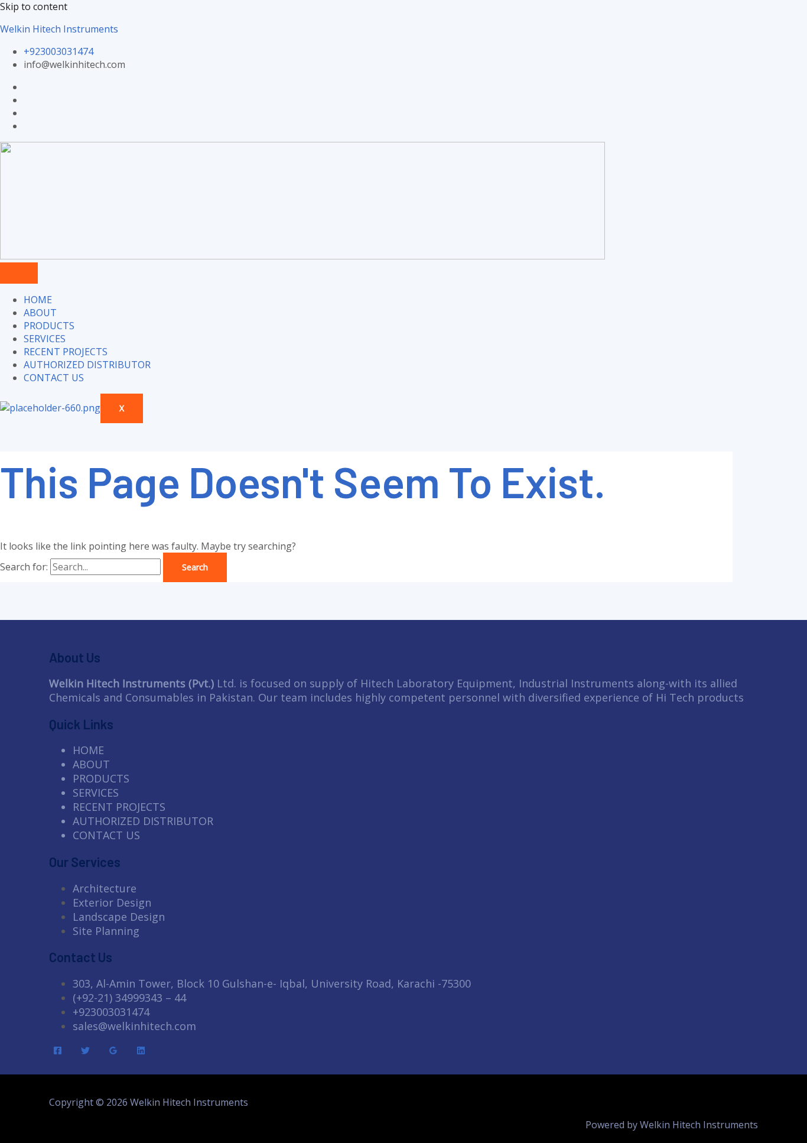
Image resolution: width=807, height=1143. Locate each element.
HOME (38, 299)
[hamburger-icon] (19, 273)
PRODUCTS (49, 325)
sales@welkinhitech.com (134, 1026)
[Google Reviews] (113, 1051)
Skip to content (33, 6)
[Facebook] (57, 1051)
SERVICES (45, 338)
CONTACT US (54, 377)
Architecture (104, 888)
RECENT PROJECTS (66, 351)
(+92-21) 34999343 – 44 (129, 998)
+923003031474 (111, 1012)
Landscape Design (119, 917)
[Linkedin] (140, 1051)
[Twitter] (85, 1051)
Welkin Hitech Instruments (59, 28)
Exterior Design (112, 902)
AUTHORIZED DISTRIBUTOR (87, 364)
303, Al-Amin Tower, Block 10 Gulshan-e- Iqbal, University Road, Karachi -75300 (272, 983)
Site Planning (106, 931)
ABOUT (40, 312)
